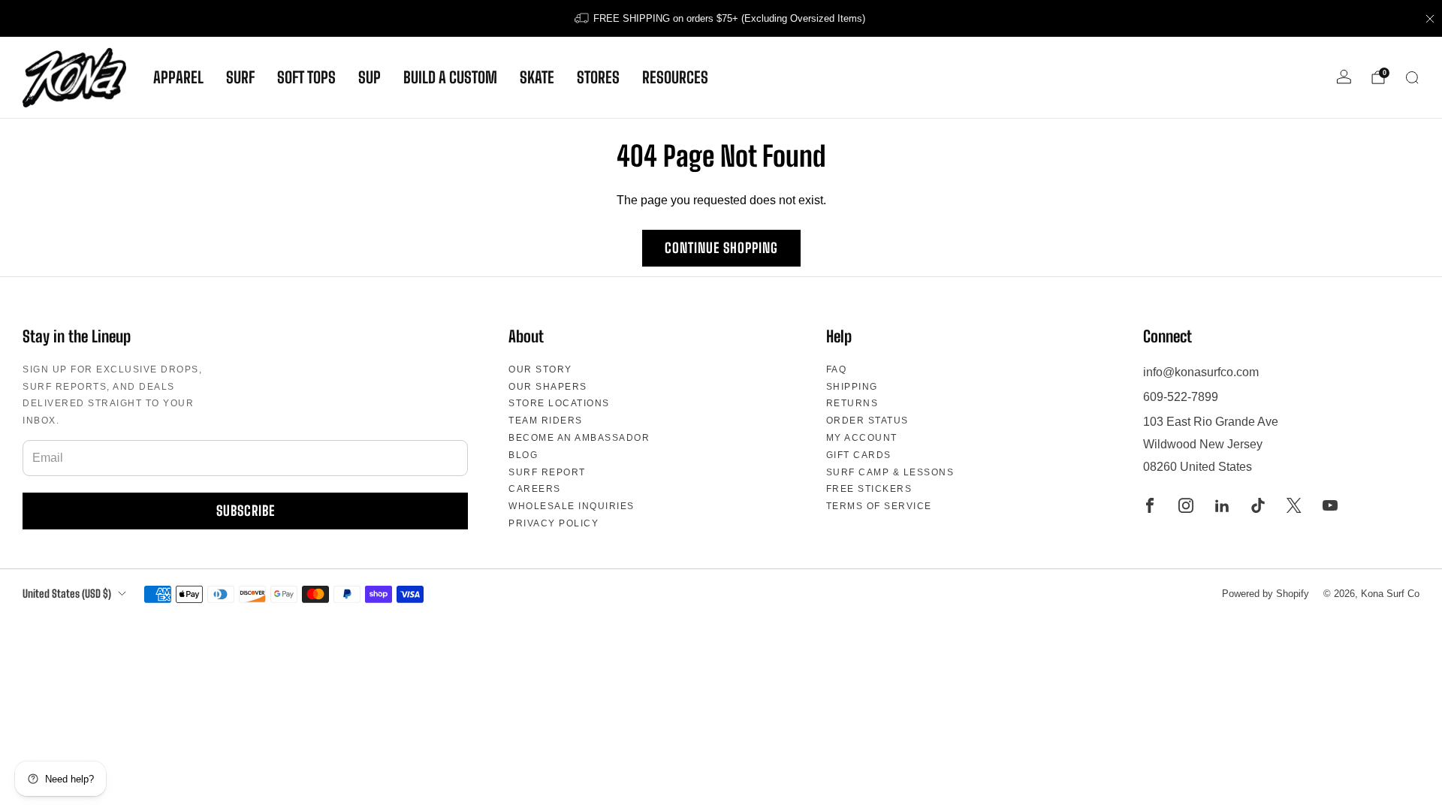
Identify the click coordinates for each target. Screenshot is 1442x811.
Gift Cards (858, 455)
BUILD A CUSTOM (450, 77)
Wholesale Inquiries (571, 506)
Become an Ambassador (579, 438)
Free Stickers (869, 489)
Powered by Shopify (1265, 593)
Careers (534, 489)
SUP (369, 77)
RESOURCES (675, 77)
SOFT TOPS (306, 77)
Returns (852, 403)
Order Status (867, 420)
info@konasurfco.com (1201, 372)
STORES (598, 77)
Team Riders (545, 420)
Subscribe (245, 510)
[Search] (1411, 77)
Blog (523, 455)
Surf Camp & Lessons (890, 472)
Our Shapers (547, 386)
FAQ (836, 369)
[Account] (1344, 77)
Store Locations (559, 403)
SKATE (537, 77)
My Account (861, 438)
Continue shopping (721, 248)
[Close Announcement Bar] (1430, 19)
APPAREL (178, 77)
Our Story (540, 369)
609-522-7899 (1180, 396)
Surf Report (547, 472)
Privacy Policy (553, 523)
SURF (240, 77)
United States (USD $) (67, 593)
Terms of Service (879, 506)
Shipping (852, 386)
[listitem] (721, 18)
